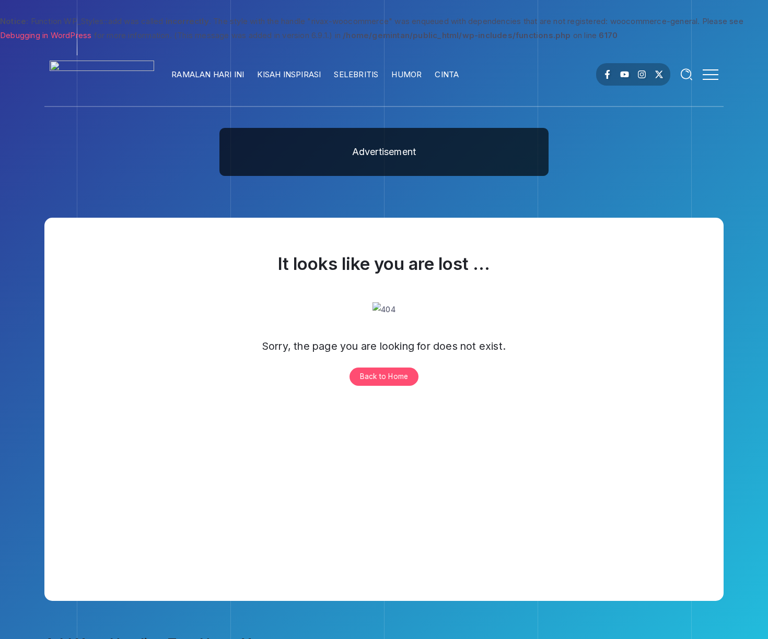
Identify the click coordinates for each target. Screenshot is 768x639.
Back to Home (384, 376)
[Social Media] (607, 74)
